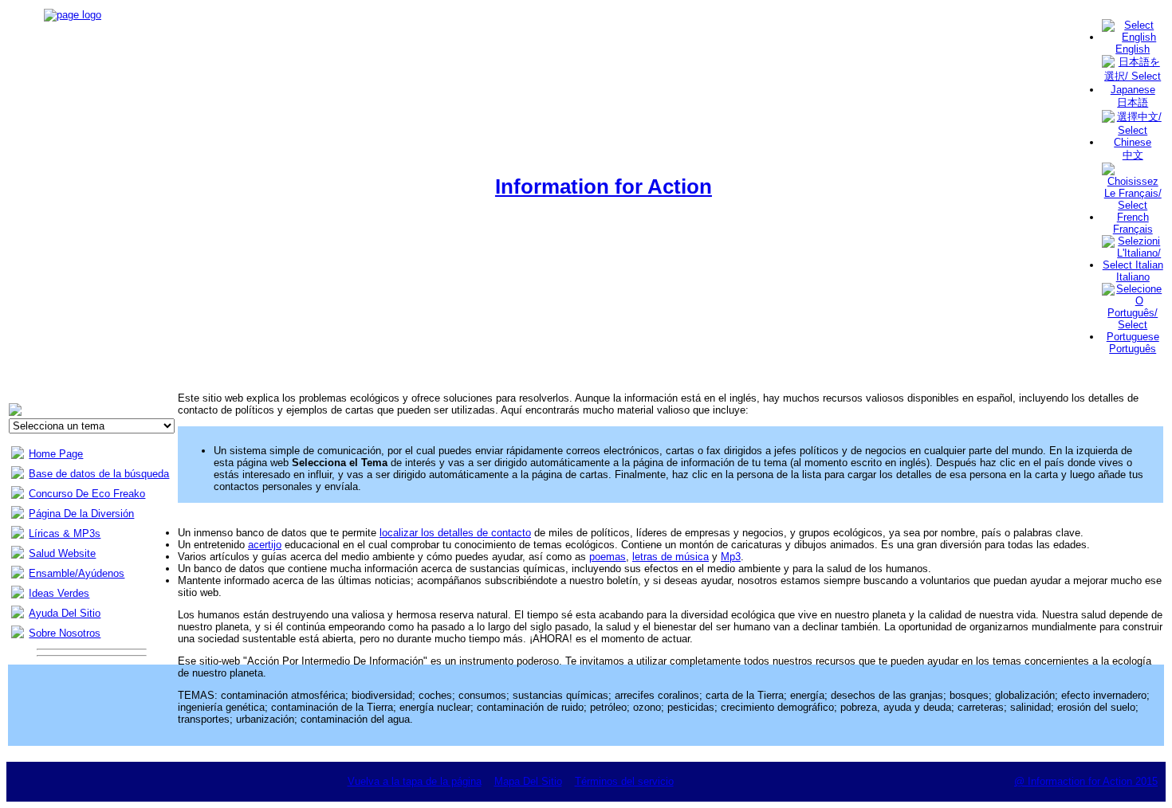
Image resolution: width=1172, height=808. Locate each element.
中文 (1133, 155)
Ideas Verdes (59, 593)
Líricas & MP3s (64, 533)
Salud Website (62, 553)
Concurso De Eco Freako (87, 494)
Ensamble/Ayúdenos (76, 573)
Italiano (1133, 277)
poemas (607, 557)
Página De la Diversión (81, 514)
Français (1133, 229)
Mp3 (731, 557)
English (1132, 49)
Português (1132, 349)
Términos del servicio (624, 781)
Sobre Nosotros (64, 633)
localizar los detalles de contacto (455, 533)
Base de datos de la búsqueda (99, 474)
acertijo (264, 545)
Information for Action (603, 186)
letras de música (670, 557)
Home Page (56, 454)
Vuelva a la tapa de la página (415, 781)
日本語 (1132, 102)
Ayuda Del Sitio (64, 613)
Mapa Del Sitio (528, 781)
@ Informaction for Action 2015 (1086, 781)
